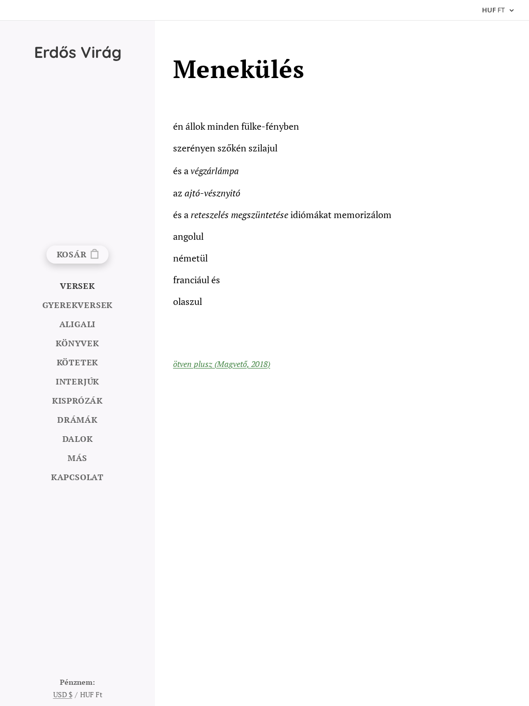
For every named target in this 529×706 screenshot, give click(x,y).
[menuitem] (77, 286)
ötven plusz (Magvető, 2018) (221, 364)
